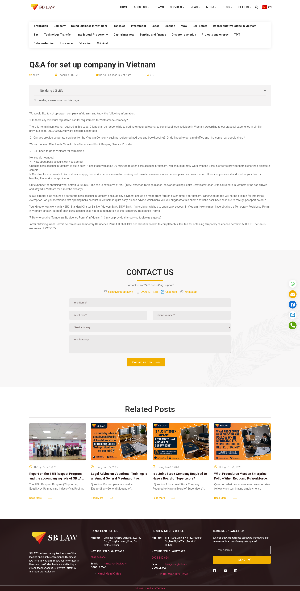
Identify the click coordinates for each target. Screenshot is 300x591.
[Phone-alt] (293, 325)
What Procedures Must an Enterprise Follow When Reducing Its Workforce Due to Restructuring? (240, 478)
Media (210, 7)
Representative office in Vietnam (234, 26)
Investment (138, 26)
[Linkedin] (236, 570)
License (170, 26)
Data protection (44, 43)
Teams (159, 7)
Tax (36, 34)
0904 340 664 (98, 557)
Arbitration (41, 26)
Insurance (66, 43)
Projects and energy (215, 34)
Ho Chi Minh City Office (174, 574)
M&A (184, 26)
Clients (243, 7)
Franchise (119, 26)
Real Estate (200, 26)
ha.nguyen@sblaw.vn (115, 563)
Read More (35, 497)
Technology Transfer (58, 34)
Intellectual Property (91, 34)
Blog (226, 7)
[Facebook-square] (214, 570)
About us (140, 7)
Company (59, 26)
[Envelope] (293, 294)
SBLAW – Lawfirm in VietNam (150, 588)
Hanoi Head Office (109, 573)
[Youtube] (225, 570)
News (194, 7)
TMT (237, 34)
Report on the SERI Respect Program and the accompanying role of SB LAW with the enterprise (56, 478)
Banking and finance (153, 34)
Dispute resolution (184, 34)
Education (84, 43)
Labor (155, 26)
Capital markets (124, 34)
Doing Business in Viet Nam (89, 26)
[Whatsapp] (293, 284)
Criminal (102, 43)
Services (176, 7)
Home (124, 7)
